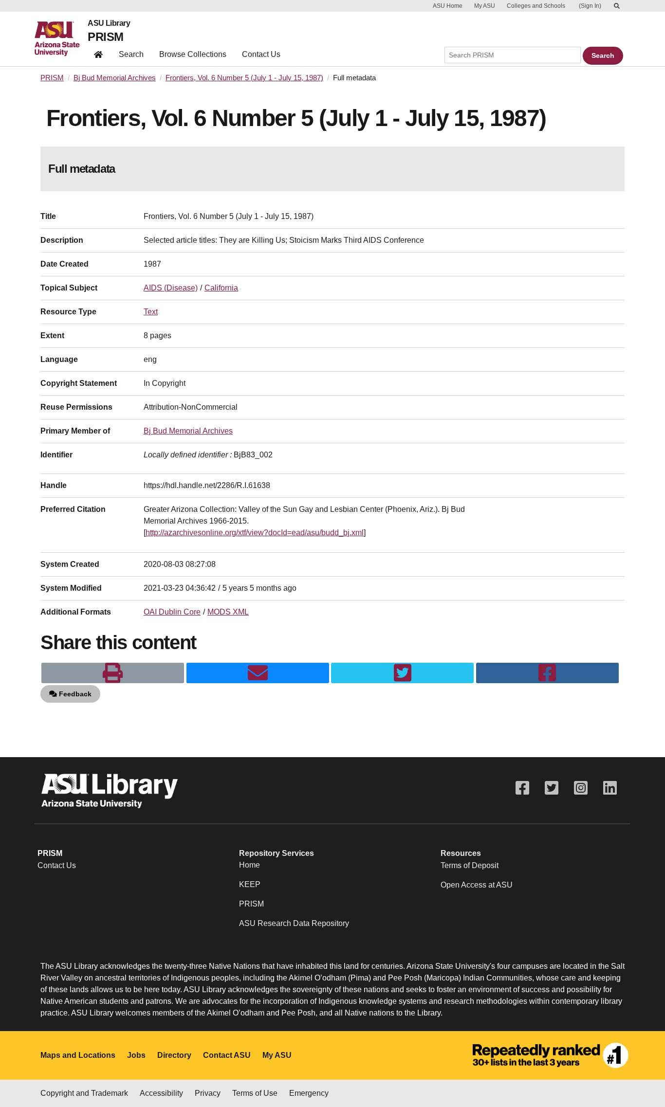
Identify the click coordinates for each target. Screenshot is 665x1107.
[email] (257, 673)
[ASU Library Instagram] (580, 788)
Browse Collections (192, 54)
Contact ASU (227, 1055)
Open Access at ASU (477, 885)
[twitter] (402, 673)
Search (131, 54)
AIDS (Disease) (171, 288)
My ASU (484, 5)
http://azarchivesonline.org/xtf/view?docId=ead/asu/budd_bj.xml (255, 532)
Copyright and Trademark (84, 1093)
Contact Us (261, 54)
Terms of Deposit (470, 865)
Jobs (136, 1055)
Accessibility (161, 1093)
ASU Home (447, 5)
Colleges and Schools (536, 5)
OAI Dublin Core (172, 612)
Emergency (309, 1093)
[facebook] (547, 673)
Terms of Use (254, 1093)
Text (151, 312)
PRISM (105, 36)
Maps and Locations (77, 1055)
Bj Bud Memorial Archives (115, 78)
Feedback (74, 694)
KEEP (249, 884)
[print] (112, 673)
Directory (174, 1055)
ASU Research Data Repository (294, 923)
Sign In (590, 6)
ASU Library (109, 23)
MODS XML (228, 612)
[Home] (61, 39)
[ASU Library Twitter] (551, 788)
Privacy (208, 1093)
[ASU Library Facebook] (522, 788)
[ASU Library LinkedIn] (610, 788)
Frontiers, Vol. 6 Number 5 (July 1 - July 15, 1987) (244, 78)
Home (249, 865)
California (221, 288)
